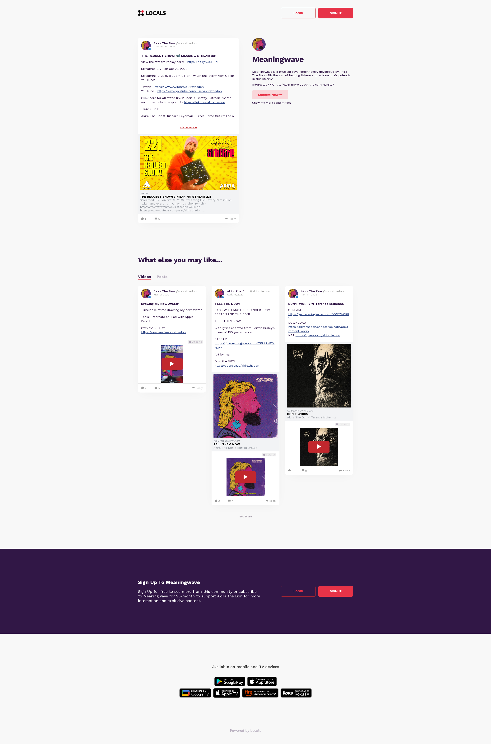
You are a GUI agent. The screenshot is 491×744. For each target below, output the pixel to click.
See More (245, 516)
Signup (336, 13)
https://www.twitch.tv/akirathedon (179, 87)
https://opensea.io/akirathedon (163, 332)
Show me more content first (271, 102)
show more (188, 127)
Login (298, 13)
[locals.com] (152, 13)
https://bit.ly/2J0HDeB (203, 62)
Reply (232, 218)
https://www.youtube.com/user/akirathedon (189, 91)
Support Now (268, 95)
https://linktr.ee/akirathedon (204, 102)
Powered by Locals (245, 730)
